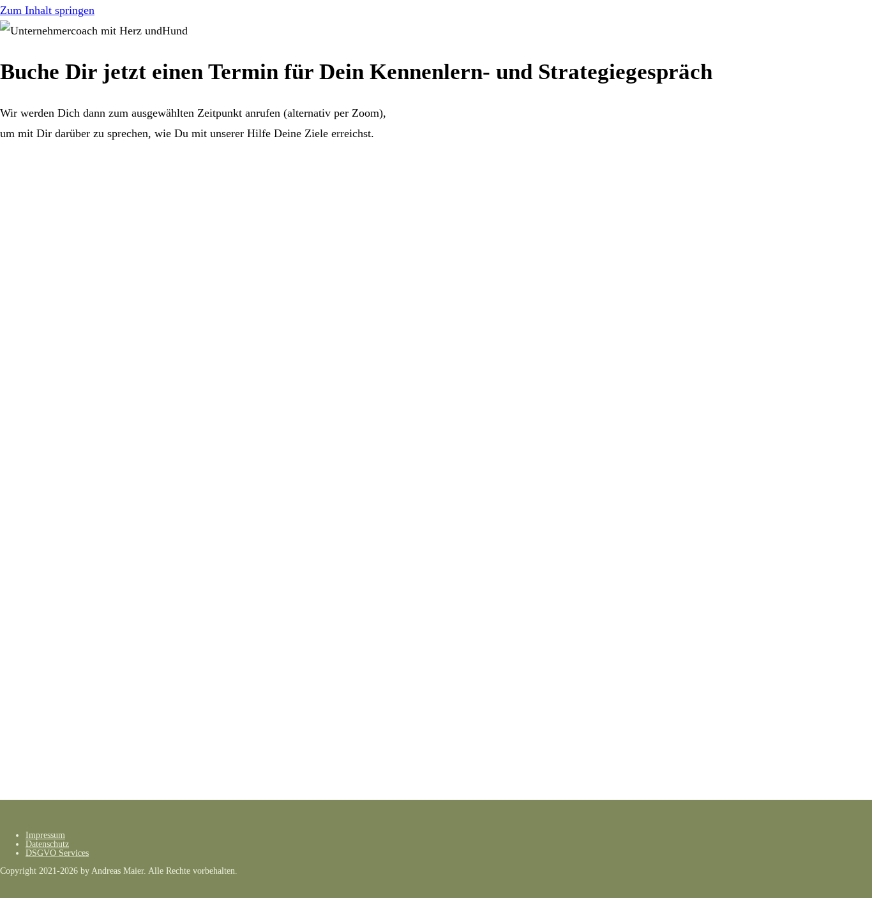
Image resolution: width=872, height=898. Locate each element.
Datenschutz (47, 844)
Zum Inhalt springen (47, 10)
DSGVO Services (57, 853)
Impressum (45, 835)
